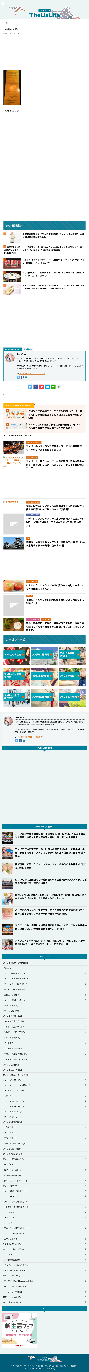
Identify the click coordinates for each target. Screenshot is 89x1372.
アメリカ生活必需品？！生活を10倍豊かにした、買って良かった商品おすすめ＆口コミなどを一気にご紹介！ (55, 414)
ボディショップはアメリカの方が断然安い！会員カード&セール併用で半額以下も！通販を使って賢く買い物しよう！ (55, 522)
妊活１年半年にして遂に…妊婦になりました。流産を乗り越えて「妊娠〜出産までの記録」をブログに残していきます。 (55, 626)
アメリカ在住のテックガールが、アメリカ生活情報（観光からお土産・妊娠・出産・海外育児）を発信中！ (44, 1366)
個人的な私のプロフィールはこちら (32, 374)
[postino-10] (47, 387)
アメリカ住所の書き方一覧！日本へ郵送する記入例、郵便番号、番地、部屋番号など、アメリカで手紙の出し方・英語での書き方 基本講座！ (50, 852)
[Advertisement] (44, 52)
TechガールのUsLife (44, 13)
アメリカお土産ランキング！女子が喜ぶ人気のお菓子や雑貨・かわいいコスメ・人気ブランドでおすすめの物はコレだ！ (55, 465)
